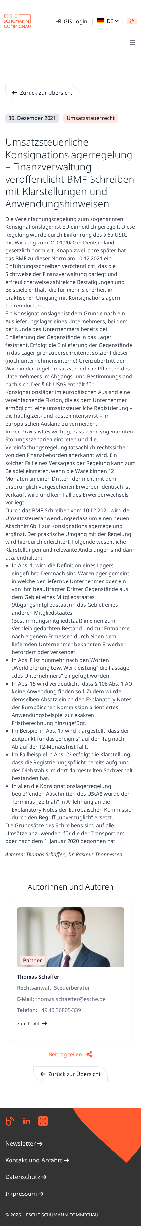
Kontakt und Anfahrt (33, 1160)
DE (110, 21)
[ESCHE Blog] (132, 21)
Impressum (21, 1193)
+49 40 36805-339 (59, 1010)
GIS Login (75, 21)
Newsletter (20, 1143)
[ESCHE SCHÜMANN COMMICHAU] (17, 21)
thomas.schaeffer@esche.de (70, 999)
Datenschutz (22, 1177)
